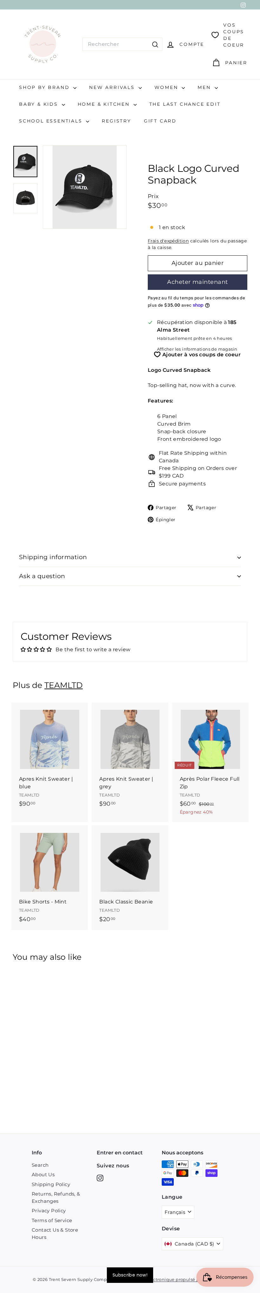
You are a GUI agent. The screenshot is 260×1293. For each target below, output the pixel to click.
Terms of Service (52, 1220)
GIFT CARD (160, 121)
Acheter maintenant (197, 281)
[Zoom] (84, 187)
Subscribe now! (130, 1275)
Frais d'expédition (168, 240)
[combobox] (122, 44)
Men (205, 87)
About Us (43, 1174)
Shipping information (53, 557)
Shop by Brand (45, 87)
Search (40, 1165)
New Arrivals (113, 87)
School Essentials (51, 121)
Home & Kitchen (105, 104)
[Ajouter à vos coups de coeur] (84, 733)
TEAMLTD (63, 685)
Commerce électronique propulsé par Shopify (171, 1279)
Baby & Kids (39, 104)
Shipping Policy (51, 1184)
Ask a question (42, 576)
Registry (116, 121)
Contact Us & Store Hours (55, 1233)
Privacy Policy (49, 1211)
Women (167, 87)
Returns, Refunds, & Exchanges (56, 1197)
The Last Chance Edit (185, 104)
